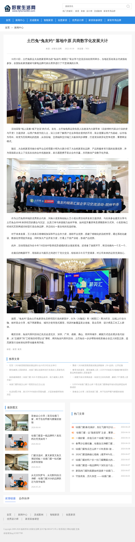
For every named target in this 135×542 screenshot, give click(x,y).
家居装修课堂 (95, 20)
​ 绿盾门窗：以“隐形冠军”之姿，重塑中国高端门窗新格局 (105, 432)
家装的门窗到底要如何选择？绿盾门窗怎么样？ (100, 471)
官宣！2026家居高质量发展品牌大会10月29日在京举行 (33, 365)
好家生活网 (34, 529)
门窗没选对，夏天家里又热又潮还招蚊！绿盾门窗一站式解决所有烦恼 (46, 458)
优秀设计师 (78, 20)
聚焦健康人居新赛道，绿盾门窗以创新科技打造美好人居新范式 (37, 370)
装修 (83, 11)
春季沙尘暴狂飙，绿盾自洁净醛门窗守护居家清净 (101, 443)
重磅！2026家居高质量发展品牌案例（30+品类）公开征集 (97, 365)
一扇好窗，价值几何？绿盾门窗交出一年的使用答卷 (102, 438)
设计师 (89, 11)
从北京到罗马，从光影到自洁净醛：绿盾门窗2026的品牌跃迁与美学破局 (46, 478)
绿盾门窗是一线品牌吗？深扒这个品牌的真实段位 (101, 465)
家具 (20, 349)
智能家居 (48, 20)
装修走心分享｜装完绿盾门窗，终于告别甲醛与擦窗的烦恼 (98, 392)
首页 (7, 27)
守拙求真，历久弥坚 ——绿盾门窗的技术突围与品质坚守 (105, 476)
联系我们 (63, 529)
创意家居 (62, 20)
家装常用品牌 (109, 11)
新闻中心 (20, 20)
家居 (77, 11)
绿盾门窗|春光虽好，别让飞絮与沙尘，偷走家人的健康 (104, 427)
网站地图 (71, 529)
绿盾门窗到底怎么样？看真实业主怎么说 (27, 384)
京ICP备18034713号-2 (49, 529)
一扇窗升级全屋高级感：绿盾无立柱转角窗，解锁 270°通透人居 (100, 377)
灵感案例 (98, 11)
